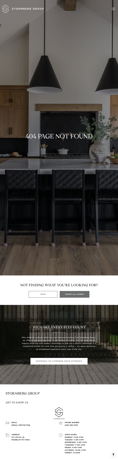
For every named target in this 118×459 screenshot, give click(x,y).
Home (43, 294)
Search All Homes (74, 294)
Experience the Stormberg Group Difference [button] (59, 361)
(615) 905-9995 (71, 425)
